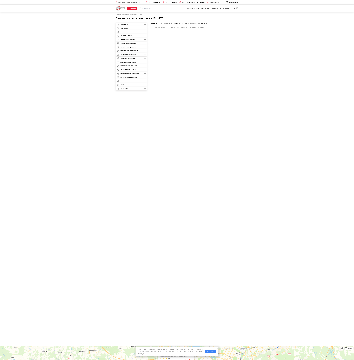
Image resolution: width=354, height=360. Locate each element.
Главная (118, 14)
